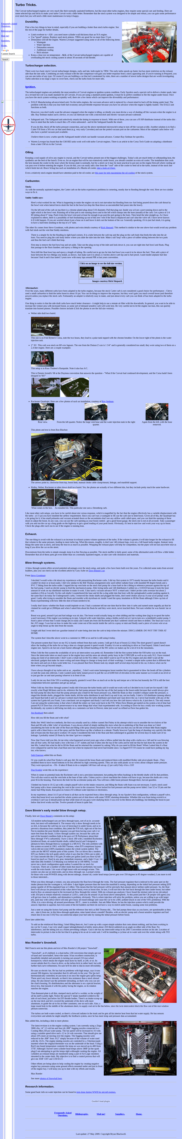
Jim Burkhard (37, 713)
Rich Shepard (107, 227)
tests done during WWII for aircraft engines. (96, 1092)
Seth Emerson (37, 755)
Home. (4, 45)
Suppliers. (5, 40)
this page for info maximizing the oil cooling (115, 173)
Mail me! (5, 36)
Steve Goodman (38, 575)
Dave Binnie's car (97, 570)
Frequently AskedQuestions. (9, 24)
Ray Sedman (107, 401)
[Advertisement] (9, 80)
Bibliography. (7, 31)
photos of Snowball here (51, 1078)
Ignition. (30, 86)
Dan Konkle (36, 770)
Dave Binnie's (46, 816)
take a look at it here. (106, 168)
